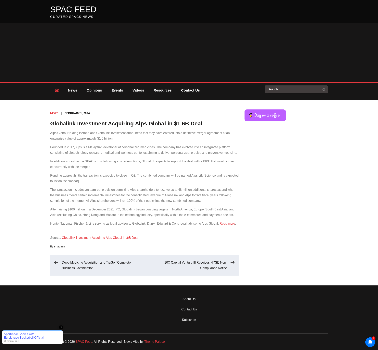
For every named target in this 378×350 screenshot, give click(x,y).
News (72, 90)
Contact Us (190, 90)
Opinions (94, 90)
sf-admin (59, 246)
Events (117, 90)
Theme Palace (154, 341)
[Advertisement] (189, 52)
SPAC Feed (73, 9)
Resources (163, 90)
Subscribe (189, 319)
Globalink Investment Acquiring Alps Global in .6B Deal (100, 237)
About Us (189, 299)
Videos (138, 90)
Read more (227, 223)
